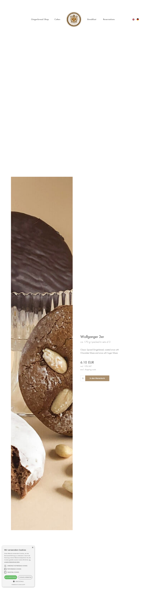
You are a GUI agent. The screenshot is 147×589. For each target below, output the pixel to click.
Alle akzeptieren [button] (10, 577)
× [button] (32, 547)
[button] (18, 581)
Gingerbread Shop (40, 19)
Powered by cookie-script (18, 584)
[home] (73, 19)
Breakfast (91, 19)
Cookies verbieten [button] (25, 577)
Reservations (109, 19)
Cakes (57, 19)
